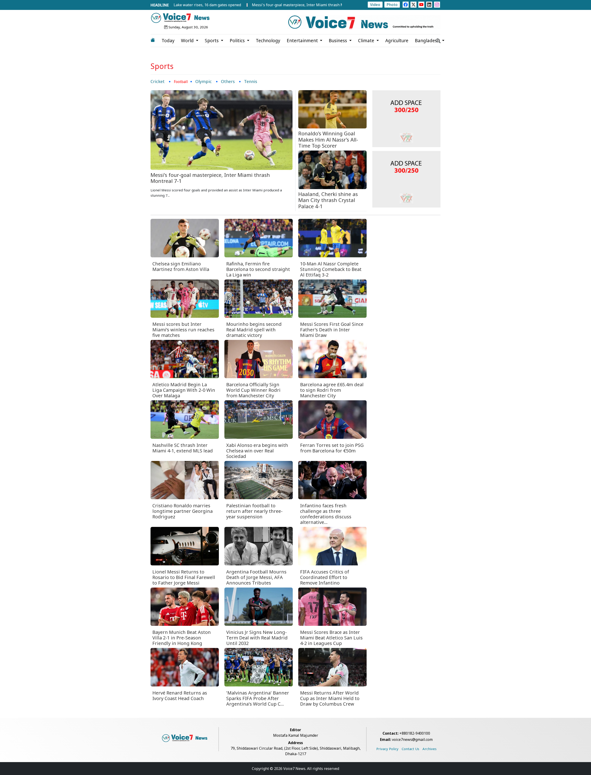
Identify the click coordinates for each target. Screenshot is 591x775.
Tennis (250, 81)
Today (168, 41)
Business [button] (338, 41)
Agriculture (396, 41)
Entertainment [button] (303, 41)
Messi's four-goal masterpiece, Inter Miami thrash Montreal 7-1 (269, 4)
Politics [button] (238, 41)
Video (375, 4)
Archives (429, 748)
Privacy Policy (387, 748)
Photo (392, 4)
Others (228, 81)
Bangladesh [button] (428, 41)
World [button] (188, 41)
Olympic (203, 81)
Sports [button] (212, 41)
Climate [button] (366, 41)
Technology (268, 41)
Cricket (158, 81)
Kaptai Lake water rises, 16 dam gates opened (163, 4)
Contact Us (410, 748)
